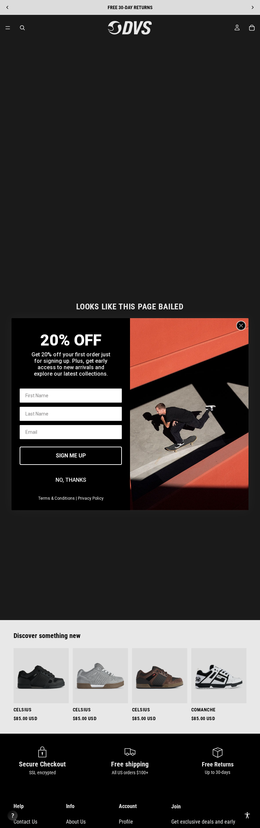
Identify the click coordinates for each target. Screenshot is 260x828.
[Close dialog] (241, 326)
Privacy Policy (91, 498)
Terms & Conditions (56, 498)
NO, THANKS (71, 480)
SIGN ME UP (71, 455)
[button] (247, 815)
